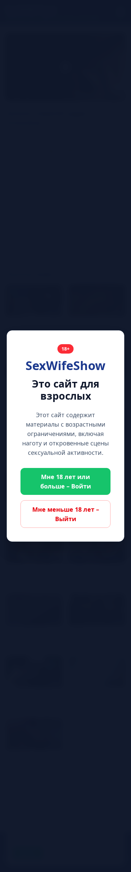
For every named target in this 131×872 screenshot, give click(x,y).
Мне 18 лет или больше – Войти (65, 481)
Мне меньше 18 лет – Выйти (65, 514)
